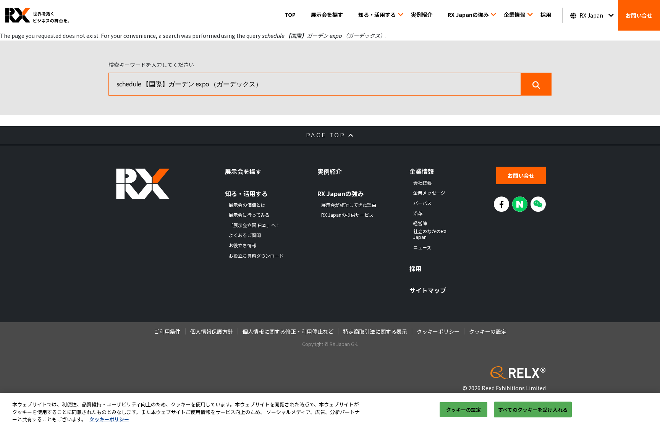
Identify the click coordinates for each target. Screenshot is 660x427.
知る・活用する (377, 14)
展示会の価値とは (247, 205)
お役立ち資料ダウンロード (256, 256)
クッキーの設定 (463, 409)
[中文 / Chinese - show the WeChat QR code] (538, 204)
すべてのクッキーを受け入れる (533, 409)
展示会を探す (327, 14)
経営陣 (420, 223)
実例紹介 (421, 14)
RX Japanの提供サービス (347, 215)
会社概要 (422, 183)
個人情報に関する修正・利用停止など (288, 331)
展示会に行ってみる (249, 215)
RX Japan (591, 15)
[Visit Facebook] (501, 204)
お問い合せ (639, 15)
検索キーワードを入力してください (151, 64)
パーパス (422, 203)
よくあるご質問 (245, 235)
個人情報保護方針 (211, 331)
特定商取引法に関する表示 (375, 331)
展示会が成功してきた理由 (348, 205)
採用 (545, 14)
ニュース (422, 247)
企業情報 (514, 14)
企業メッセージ (429, 193)
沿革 (417, 213)
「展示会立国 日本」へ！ (254, 225)
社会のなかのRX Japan (429, 234)
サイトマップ (427, 290)
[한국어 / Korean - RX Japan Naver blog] (519, 204)
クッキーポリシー (438, 331)
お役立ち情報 (242, 245)
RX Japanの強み (468, 14)
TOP (290, 14)
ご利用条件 (167, 331)
